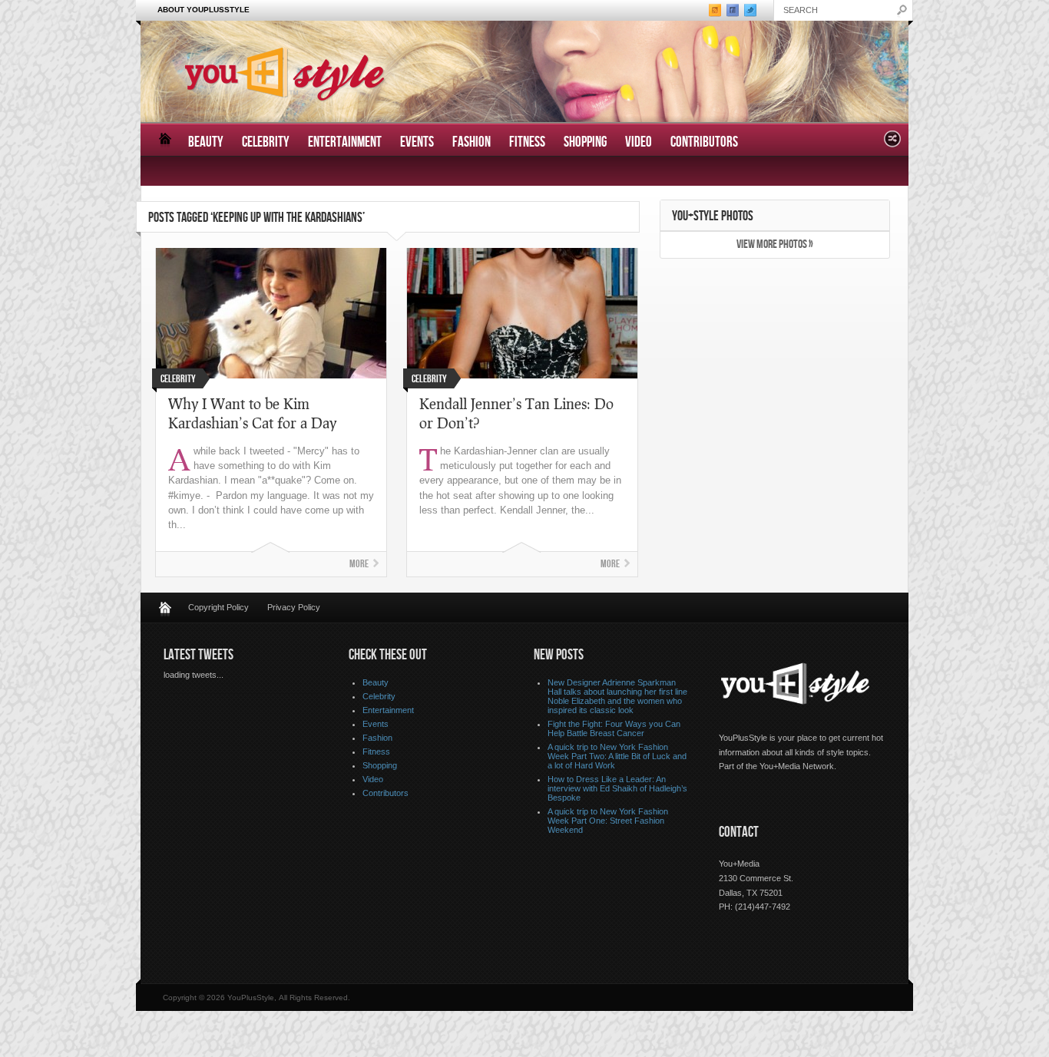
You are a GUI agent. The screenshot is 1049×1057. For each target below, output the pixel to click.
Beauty (205, 142)
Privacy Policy (293, 607)
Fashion (471, 142)
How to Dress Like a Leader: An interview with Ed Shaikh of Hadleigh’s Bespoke (617, 788)
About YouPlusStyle (203, 9)
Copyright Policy (218, 607)
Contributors (704, 142)
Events (417, 142)
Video (638, 142)
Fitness (527, 142)
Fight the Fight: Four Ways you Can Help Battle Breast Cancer (614, 728)
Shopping (585, 142)
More (359, 563)
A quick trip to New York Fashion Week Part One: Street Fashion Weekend (608, 820)
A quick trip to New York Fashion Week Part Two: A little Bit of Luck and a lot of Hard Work (617, 756)
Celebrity (266, 142)
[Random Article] (892, 143)
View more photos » (774, 244)
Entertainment (345, 142)
